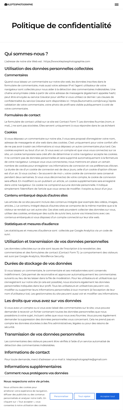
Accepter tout (107, 396)
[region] (61, 393)
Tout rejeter (84, 396)
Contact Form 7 (68, 121)
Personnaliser (61, 396)
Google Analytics (84, 230)
